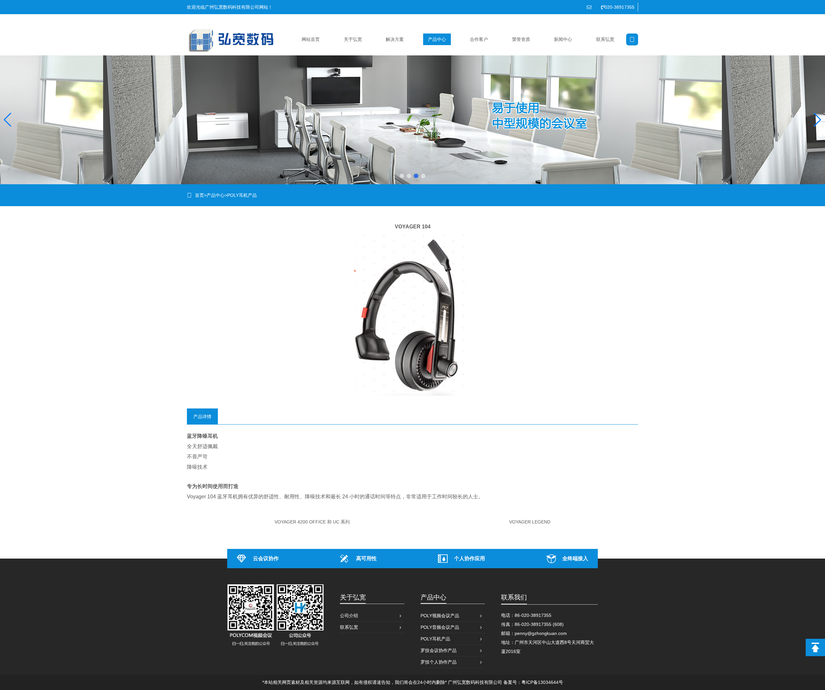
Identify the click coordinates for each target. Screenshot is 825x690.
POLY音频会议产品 (440, 627)
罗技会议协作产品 (439, 650)
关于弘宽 (353, 39)
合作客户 (479, 39)
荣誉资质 (521, 39)
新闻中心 (563, 39)
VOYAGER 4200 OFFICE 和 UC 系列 (312, 521)
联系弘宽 (605, 39)
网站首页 (311, 39)
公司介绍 (349, 615)
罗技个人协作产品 (439, 662)
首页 (199, 195)
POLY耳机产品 (242, 195)
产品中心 (437, 39)
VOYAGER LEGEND (529, 521)
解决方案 (395, 39)
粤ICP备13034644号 (542, 682)
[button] (402, 176)
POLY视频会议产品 (440, 615)
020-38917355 (620, 7)
